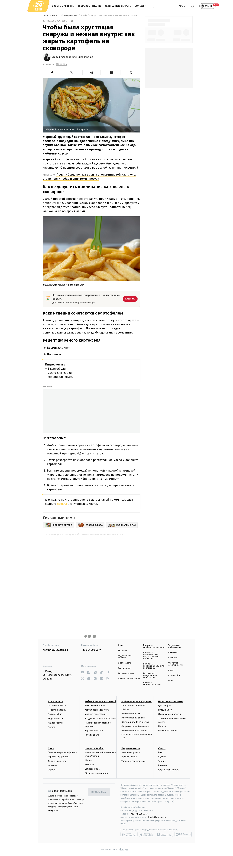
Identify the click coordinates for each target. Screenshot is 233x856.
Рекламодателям (126, 673)
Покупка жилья (129, 756)
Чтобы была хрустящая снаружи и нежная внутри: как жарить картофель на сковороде (110, 15)
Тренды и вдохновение (133, 761)
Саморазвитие (92, 769)
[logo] (38, 6)
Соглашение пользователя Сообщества (150, 675)
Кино (51, 748)
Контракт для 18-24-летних (135, 722)
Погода (51, 727)
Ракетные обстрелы (95, 705)
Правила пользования (129, 679)
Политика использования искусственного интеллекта (150, 655)
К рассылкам (98, 792)
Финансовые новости (169, 714)
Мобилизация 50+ (130, 713)
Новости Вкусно (51, 15)
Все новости (55, 701)
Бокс (160, 752)
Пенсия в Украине (167, 730)
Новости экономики (170, 701)
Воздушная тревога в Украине (100, 718)
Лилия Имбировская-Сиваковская (72, 57)
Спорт (161, 748)
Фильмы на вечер (57, 761)
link (82, 672)
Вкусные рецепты (63, 6)
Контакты (173, 652)
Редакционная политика (125, 657)
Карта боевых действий (97, 709)
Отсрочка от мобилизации (135, 726)
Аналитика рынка (130, 752)
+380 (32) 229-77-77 (138, 814)
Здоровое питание (89, 6)
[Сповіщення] (192, 6)
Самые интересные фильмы (62, 752)
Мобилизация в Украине (136, 701)
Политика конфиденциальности (153, 646)
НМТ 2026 (89, 764)
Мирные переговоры (96, 714)
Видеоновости (55, 718)
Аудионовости (55, 722)
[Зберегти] (131, 72)
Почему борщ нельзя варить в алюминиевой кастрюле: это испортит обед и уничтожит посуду (89, 176)
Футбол (162, 756)
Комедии (52, 765)
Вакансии (173, 658)
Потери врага (92, 734)
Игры (170, 681)
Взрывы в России (94, 730)
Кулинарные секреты (118, 6)
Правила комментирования (152, 684)
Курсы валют (165, 709)
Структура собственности (175, 664)
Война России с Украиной (100, 701)
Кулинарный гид (69, 15)
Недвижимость (130, 748)
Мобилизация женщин (133, 717)
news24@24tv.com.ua (55, 649)
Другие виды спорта (168, 769)
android (129, 834)
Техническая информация (174, 646)
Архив (171, 670)
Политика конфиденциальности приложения (153, 666)
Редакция (122, 650)
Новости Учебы (94, 748)
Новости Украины (57, 709)
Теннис (162, 761)
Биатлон (162, 765)
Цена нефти (164, 705)
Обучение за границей (96, 773)
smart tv (164, 834)
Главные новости (57, 705)
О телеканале (124, 663)
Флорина (61, 64)
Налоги (162, 726)
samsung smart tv (183, 834)
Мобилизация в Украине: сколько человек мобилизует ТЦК (136, 734)
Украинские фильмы (58, 756)
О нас (120, 645)
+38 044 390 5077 (91, 649)
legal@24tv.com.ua (157, 817)
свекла (61, 504)
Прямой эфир (55, 714)
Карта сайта (174, 675)
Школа (88, 760)
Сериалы (52, 769)
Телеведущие (124, 668)
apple (146, 834)
